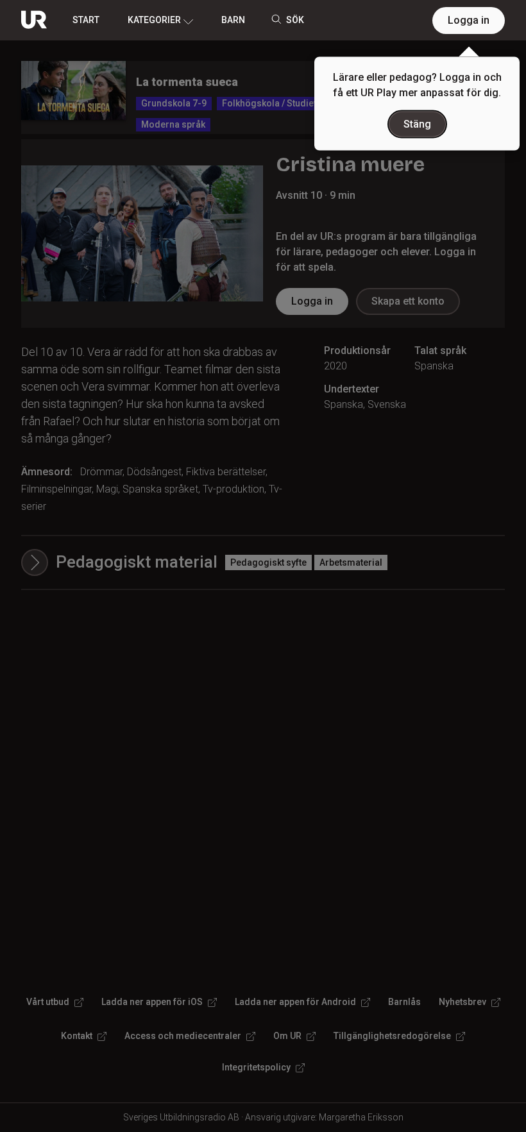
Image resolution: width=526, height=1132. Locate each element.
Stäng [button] (417, 124)
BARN (233, 20)
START (85, 20)
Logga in (468, 20)
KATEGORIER (154, 20)
